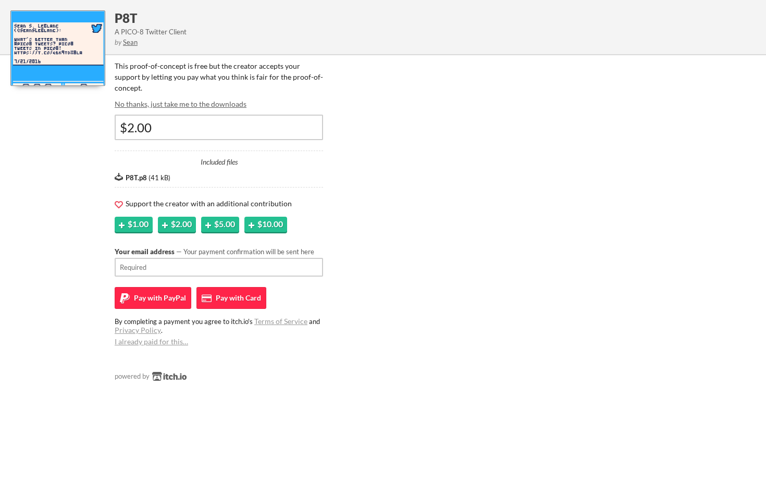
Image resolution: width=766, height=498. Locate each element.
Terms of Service (280, 321)
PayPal (159, 297)
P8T (126, 18)
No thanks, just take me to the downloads (180, 103)
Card (237, 297)
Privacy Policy (138, 330)
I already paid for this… (151, 341)
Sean (130, 42)
